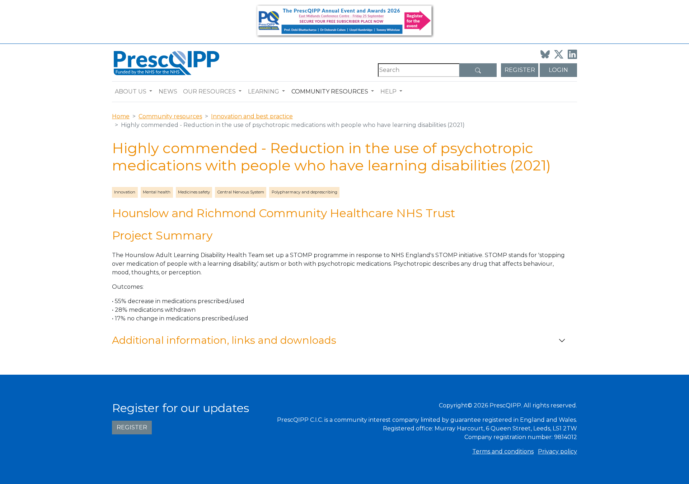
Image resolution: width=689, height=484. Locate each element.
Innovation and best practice (252, 116)
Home (121, 116)
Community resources (329, 91)
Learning (263, 91)
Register (520, 70)
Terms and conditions (503, 451)
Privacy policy (557, 451)
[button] (152, 92)
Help (388, 91)
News (168, 91)
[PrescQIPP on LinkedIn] (572, 54)
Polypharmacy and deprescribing (304, 192)
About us (130, 91)
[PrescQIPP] (166, 62)
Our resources (209, 91)
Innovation (124, 192)
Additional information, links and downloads (224, 340)
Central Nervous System (240, 192)
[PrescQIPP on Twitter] (558, 54)
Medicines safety (194, 192)
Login (558, 70)
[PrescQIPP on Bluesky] (545, 54)
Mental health (156, 192)
